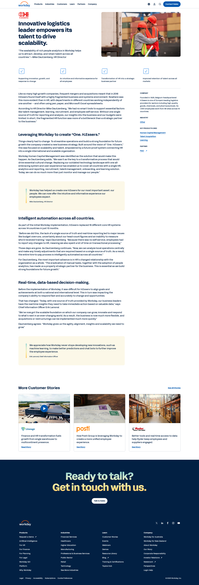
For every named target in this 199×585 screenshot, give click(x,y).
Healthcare (66, 541)
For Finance (24, 549)
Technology (66, 566)
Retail (63, 561)
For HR (22, 545)
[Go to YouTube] (178, 523)
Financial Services (69, 537)
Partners (81, 4)
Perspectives (149, 566)
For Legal (23, 557)
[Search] (160, 4)
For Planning (24, 553)
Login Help (148, 570)
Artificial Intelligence (28, 541)
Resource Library (109, 553)
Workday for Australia (153, 537)
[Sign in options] (154, 4)
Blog (104, 557)
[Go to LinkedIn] (162, 523)
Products (38, 4)
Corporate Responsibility (155, 553)
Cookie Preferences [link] (65, 578)
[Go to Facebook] (167, 523)
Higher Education (68, 545)
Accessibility (38, 578)
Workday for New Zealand (155, 541)
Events (105, 541)
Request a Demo (26, 537)
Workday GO (24, 561)
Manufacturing (67, 549)
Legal (21, 578)
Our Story (148, 549)
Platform (23, 566)
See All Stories (174, 388)
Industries (49, 4)
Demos (105, 549)
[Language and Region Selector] (149, 4)
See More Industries (69, 570)
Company (92, 4)
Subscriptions (50, 578)
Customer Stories (110, 537)
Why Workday (25, 570)
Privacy (28, 578)
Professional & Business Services (75, 553)
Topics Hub (107, 566)
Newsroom (148, 561)
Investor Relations (152, 557)
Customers (62, 4)
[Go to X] (156, 523)
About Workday (150, 545)
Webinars (106, 545)
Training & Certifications (113, 561)
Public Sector (67, 557)
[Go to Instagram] (173, 523)
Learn (72, 4)
